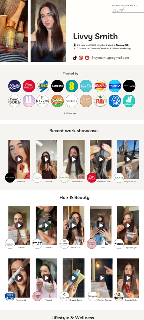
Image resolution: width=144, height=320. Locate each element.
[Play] (19, 159)
